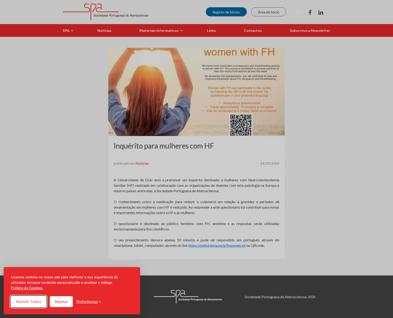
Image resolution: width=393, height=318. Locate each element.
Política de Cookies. (27, 287)
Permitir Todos (28, 301)
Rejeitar (61, 301)
